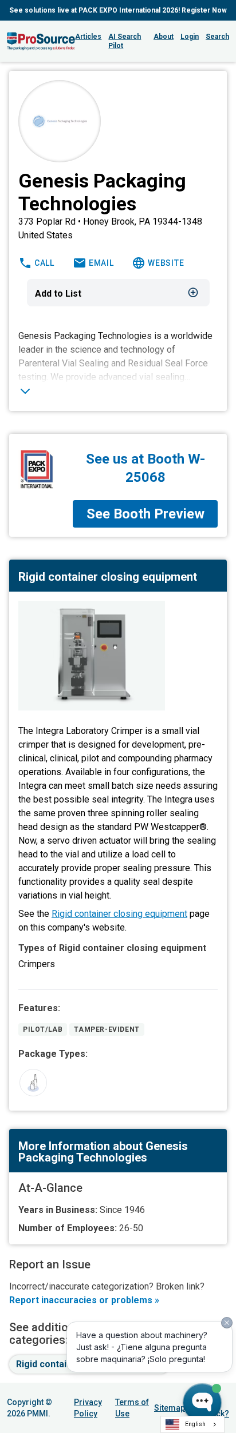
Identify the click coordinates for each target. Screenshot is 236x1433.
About (164, 37)
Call (44, 263)
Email (101, 263)
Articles (88, 37)
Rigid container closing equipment (119, 913)
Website (166, 263)
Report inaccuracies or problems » (84, 1300)
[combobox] (192, 1424)
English (195, 1424)
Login (189, 37)
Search (217, 37)
